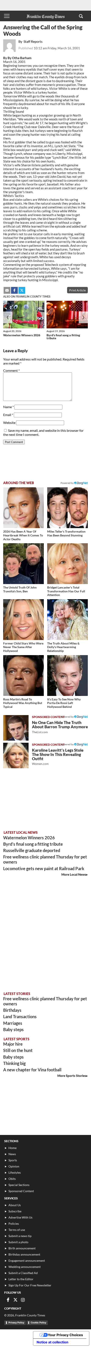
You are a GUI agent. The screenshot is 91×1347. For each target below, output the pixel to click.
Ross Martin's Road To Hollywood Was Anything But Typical (22, 702)
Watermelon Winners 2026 (21, 335)
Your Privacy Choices (65, 1335)
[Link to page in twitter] (21, 290)
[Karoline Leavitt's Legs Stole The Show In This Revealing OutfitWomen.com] (16, 755)
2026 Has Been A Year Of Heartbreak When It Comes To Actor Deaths (23, 535)
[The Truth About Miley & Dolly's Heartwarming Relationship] (67, 619)
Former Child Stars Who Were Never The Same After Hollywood (23, 647)
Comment (11, 370)
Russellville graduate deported (31, 850)
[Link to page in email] (7, 290)
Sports (12, 1160)
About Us (14, 1205)
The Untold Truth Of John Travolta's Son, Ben (20, 589)
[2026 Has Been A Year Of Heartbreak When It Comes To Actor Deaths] (23, 507)
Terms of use (16, 1230)
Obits (12, 1178)
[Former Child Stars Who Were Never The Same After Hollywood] (23, 619)
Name (8, 407)
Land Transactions (20, 1016)
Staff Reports (33, 41)
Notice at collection (52, 1342)
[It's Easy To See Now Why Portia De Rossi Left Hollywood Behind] (67, 675)
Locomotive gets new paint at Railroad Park (43, 868)
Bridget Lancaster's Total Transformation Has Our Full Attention (66, 591)
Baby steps (13, 1029)
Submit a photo (18, 1242)
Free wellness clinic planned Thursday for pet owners (45, 859)
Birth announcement (22, 1248)
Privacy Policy (16, 1322)
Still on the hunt (18, 1050)
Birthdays (12, 1010)
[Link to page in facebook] (14, 290)
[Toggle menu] (7, 16)
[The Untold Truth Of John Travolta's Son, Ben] (23, 563)
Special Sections (18, 1185)
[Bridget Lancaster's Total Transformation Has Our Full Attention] (67, 563)
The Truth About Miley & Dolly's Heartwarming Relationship (63, 647)
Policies (13, 1223)
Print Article (77, 290)
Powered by (67, 483)
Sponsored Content (21, 1191)
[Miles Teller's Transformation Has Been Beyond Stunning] (67, 507)
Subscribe (14, 1211)
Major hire (13, 1043)
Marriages (12, 1023)
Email (8, 415)
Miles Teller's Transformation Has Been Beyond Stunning (66, 533)
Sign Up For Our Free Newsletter (29, 1285)
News (12, 1154)
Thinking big (14, 1063)
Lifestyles (14, 1172)
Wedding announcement (24, 1267)
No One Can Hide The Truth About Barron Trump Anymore (60, 727)
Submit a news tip (20, 1236)
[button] (81, 16)
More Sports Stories (71, 1076)
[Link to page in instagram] (22, 1299)
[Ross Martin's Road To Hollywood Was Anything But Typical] (23, 675)
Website (9, 422)
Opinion (13, 1166)
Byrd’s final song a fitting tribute (63, 336)
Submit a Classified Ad (23, 1273)
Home (12, 1148)
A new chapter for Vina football (32, 1069)
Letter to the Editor (20, 1279)
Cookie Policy (38, 1322)
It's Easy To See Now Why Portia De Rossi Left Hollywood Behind (64, 702)
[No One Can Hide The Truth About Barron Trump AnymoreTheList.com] (16, 728)
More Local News (73, 874)
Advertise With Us (20, 1217)
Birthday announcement (24, 1254)
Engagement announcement (26, 1260)
